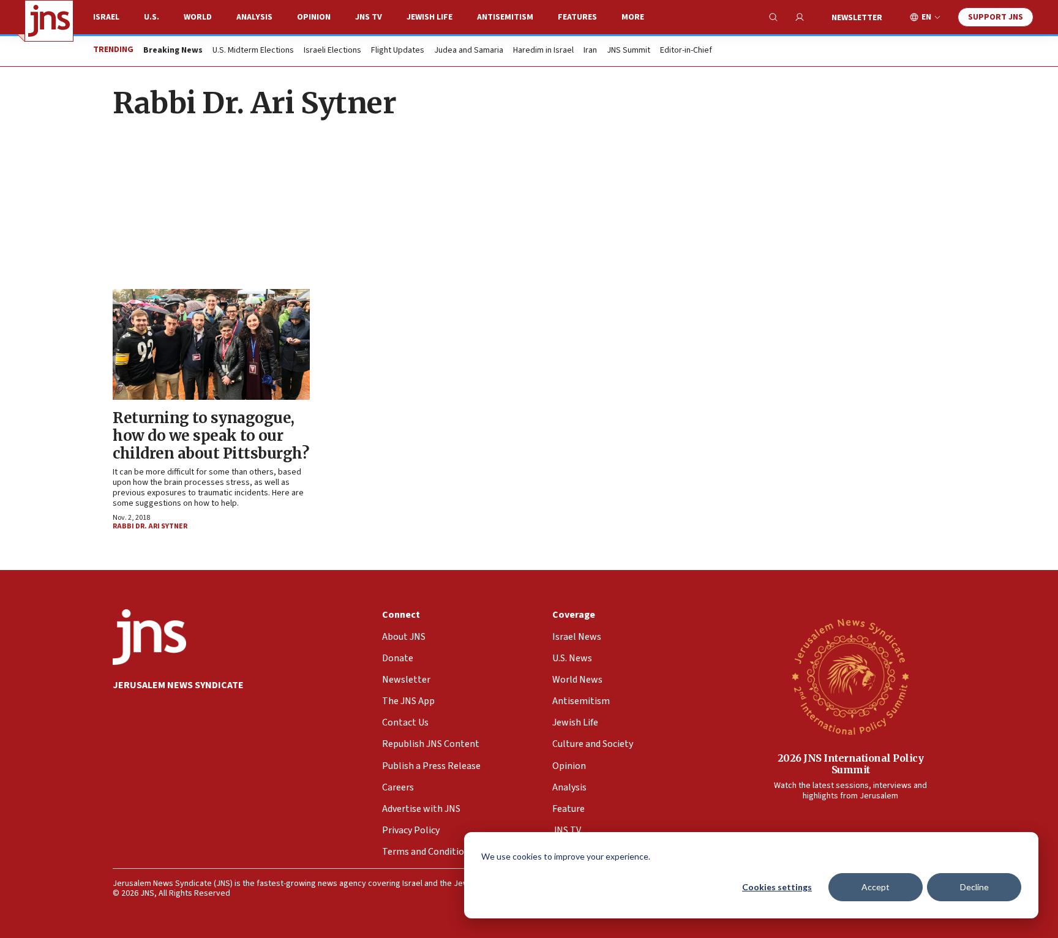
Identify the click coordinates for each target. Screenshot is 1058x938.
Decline (974, 887)
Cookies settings (777, 887)
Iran (590, 50)
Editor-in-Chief (686, 50)
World (198, 17)
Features (577, 17)
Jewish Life (429, 17)
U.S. (151, 17)
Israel (106, 17)
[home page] (49, 21)
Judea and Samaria (468, 50)
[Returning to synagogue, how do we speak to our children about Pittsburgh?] (211, 344)
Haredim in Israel (543, 50)
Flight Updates (397, 50)
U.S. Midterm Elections (253, 50)
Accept (875, 887)
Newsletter (856, 18)
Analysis (254, 17)
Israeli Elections (332, 50)
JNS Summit (628, 50)
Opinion (314, 17)
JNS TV (368, 17)
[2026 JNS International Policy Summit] (850, 676)
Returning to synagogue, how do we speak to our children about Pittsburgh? (211, 435)
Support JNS (995, 17)
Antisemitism (505, 17)
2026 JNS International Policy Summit (851, 764)
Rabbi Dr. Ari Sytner (150, 526)
